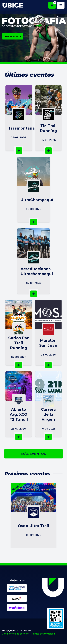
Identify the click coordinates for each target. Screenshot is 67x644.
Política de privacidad (43, 633)
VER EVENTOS (12, 36)
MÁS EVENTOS (33, 454)
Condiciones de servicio (15, 633)
